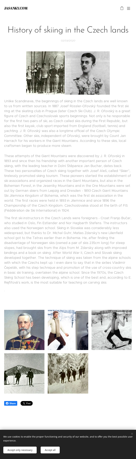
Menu (128, 8)
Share (12, 403)
